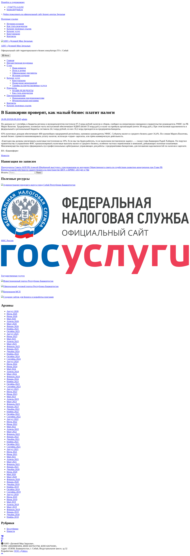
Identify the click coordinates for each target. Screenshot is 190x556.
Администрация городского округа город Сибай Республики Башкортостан (39, 185)
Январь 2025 (13, 349)
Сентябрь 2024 (14, 359)
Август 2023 (12, 389)
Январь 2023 (13, 406)
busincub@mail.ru (15, 9)
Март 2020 (12, 477)
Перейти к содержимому (13, 2)
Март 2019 (12, 507)
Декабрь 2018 (13, 514)
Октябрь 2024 (13, 356)
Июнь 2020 (12, 472)
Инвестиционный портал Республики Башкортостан (28, 281)
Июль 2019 (12, 497)
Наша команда (19, 68)
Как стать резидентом (17, 26)
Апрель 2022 (13, 429)
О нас (9, 65)
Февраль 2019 (13, 509)
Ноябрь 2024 (13, 354)
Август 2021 (12, 449)
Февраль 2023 (13, 404)
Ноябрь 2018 (13, 517)
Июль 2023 (12, 391)
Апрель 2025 (13, 341)
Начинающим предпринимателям (28, 98)
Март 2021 (12, 462)
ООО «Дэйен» (21, 551)
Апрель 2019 (13, 504)
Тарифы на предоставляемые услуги (29, 85)
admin (24, 119)
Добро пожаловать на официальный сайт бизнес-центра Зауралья (34, 14)
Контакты (11, 36)
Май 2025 (11, 339)
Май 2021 (11, 457)
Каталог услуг (13, 31)
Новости (5, 155)
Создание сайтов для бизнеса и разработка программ (28, 297)
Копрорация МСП (12, 291)
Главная (10, 60)
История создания (15, 24)
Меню (6, 55)
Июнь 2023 (12, 394)
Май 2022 (11, 427)
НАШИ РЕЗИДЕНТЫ (22, 90)
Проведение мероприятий (24, 83)
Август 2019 (12, 494)
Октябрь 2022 (13, 414)
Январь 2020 (13, 482)
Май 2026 (11, 319)
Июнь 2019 (12, 499)
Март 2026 (12, 324)
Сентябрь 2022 (14, 417)
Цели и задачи (19, 70)
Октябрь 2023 (13, 384)
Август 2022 (12, 419)
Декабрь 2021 (13, 439)
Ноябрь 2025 (13, 329)
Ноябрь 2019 (13, 487)
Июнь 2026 (12, 316)
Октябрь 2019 (13, 489)
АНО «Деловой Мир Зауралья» (16, 46)
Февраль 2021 (13, 464)
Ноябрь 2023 (13, 381)
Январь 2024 (13, 379)
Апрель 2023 (13, 399)
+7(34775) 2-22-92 (15, 7)
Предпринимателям (16, 95)
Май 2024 (11, 369)
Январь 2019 (13, 512)
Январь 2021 (13, 467)
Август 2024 (12, 361)
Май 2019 (11, 502)
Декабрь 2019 (13, 484)
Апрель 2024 (13, 371)
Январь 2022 (13, 437)
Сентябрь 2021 (14, 447)
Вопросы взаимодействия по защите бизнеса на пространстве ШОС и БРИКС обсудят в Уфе (45, 170)
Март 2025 (12, 344)
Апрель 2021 (13, 459)
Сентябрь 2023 (14, 386)
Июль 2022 (12, 422)
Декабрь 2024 (13, 351)
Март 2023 (12, 401)
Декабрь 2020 (13, 469)
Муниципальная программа (25, 100)
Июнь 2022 (12, 424)
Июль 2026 (12, 314)
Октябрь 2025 (13, 331)
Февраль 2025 (13, 346)
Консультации (13, 34)
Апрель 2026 (13, 321)
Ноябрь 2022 (13, 411)
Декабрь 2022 (13, 409)
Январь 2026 (13, 326)
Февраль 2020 (13, 479)
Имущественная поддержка (20, 63)
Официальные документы (24, 73)
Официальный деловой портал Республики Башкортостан (31, 286)
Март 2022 (12, 432)
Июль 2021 (12, 452)
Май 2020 (11, 474)
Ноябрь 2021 (13, 442)
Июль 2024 (12, 364)
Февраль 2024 (13, 376)
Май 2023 (11, 396)
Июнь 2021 (12, 454)
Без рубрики (12, 529)
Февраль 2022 (13, 434)
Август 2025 (12, 334)
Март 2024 (12, 374)
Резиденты (12, 88)
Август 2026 (12, 311)
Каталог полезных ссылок (19, 29)
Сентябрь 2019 (14, 492)
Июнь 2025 (12, 336)
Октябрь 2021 (13, 444)
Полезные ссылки (9, 19)
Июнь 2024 (12, 366)
